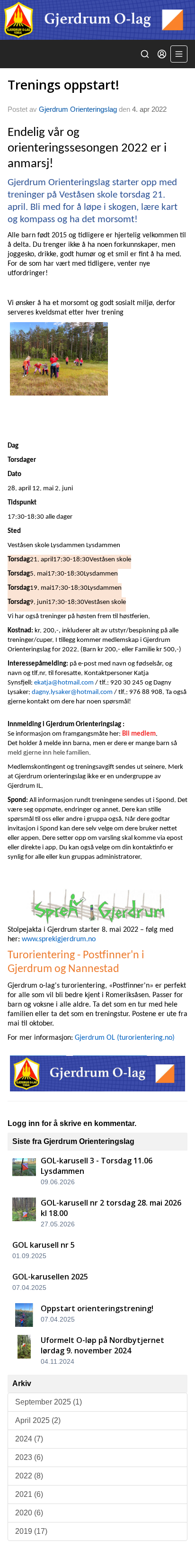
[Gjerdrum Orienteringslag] (97, 20)
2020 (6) (29, 1513)
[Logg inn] (161, 54)
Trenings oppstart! (63, 84)
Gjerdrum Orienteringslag (78, 109)
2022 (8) (29, 1476)
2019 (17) (31, 1531)
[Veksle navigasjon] (178, 54)
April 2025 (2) (38, 1420)
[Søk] (144, 54)
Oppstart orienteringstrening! (97, 1308)
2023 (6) (29, 1457)
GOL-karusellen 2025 (50, 1276)
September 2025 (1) (48, 1402)
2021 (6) (29, 1494)
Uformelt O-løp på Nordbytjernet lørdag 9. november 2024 (102, 1345)
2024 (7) (29, 1439)
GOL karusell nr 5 (43, 1245)
